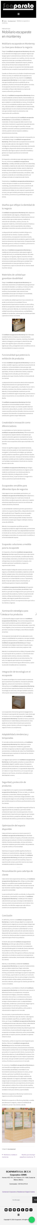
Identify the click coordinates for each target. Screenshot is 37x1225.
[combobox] (21, 1200)
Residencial (20, 1192)
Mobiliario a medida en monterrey (9, 1156)
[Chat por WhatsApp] (32, 1220)
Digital (27, 1192)
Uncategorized (12, 21)
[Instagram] (30, 1209)
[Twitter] (18, 1209)
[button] (18, 14)
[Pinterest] (10, 1209)
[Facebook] (6, 1209)
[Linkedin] (14, 1209)
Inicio (5, 21)
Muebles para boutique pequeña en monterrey (27, 1156)
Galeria (32, 1192)
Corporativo (12, 1192)
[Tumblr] (22, 1209)
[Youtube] (26, 1209)
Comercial (5, 1192)
